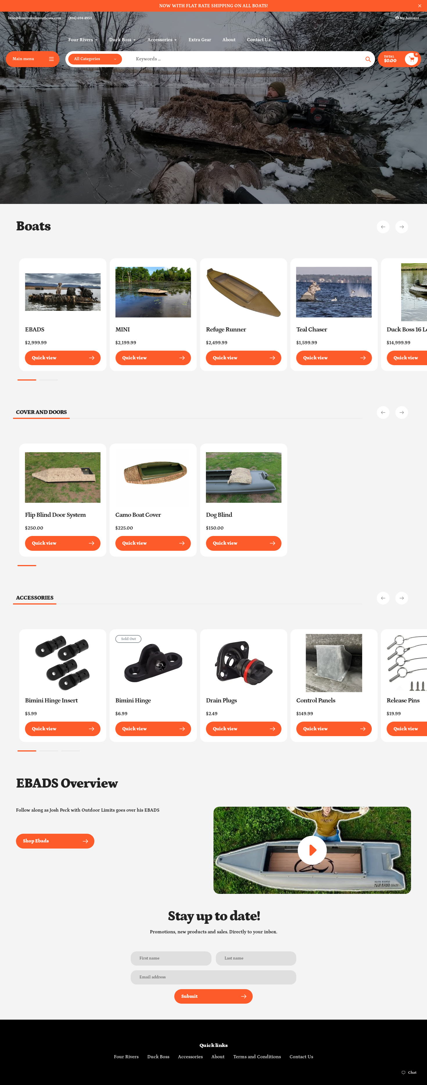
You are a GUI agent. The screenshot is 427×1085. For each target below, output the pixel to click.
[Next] (401, 226)
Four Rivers (126, 1056)
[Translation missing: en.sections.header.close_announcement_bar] (420, 6)
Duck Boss (158, 1056)
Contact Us (301, 1056)
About (218, 1056)
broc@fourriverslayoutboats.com (34, 18)
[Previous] (383, 226)
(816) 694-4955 (80, 18)
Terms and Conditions (257, 1056)
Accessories (190, 1056)
